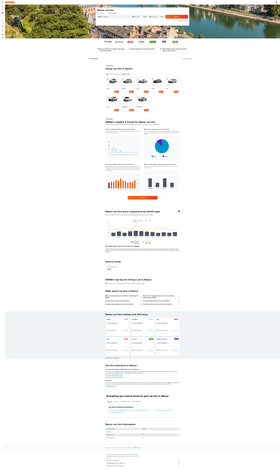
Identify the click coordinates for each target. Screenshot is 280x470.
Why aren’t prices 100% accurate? (115, 465)
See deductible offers (110, 386)
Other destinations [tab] (136, 401)
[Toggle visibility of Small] (154, 156)
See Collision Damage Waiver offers (114, 375)
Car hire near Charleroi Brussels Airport (140, 410)
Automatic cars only (183, 20)
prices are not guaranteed (134, 456)
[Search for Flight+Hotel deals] (2, 15)
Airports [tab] (110, 401)
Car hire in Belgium (128, 447)
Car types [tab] (116, 401)
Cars (113, 447)
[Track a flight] (2, 23)
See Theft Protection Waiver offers (114, 377)
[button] (2, 2)
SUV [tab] (146, 220)
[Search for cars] (2, 12)
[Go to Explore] (2, 20)
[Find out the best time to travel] (2, 26)
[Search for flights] (2, 6)
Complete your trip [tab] (125, 401)
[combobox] (101, 13)
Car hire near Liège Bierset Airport (116, 412)
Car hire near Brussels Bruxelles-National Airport (119, 410)
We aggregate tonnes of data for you (116, 463)
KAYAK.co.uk (107, 447)
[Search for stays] (2, 9)
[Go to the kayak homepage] (9, 2)
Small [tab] (135, 220)
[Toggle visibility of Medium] (165, 156)
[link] (142, 197)
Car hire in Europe (119, 447)
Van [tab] (150, 220)
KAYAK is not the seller (112, 460)
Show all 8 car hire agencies (112, 358)
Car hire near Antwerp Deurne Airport (162, 410)
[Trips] (2, 30)
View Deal (116, 91)
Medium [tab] (141, 220)
